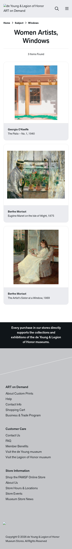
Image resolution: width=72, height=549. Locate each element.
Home (6, 23)
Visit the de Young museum (24, 452)
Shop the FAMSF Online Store (25, 477)
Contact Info (13, 404)
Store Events (14, 494)
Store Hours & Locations (22, 488)
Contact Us (13, 435)
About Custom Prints (19, 393)
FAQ (8, 441)
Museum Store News (19, 499)
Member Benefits (17, 446)
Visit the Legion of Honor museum (28, 457)
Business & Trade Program (23, 415)
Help (9, 399)
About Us (12, 483)
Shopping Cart (15, 410)
